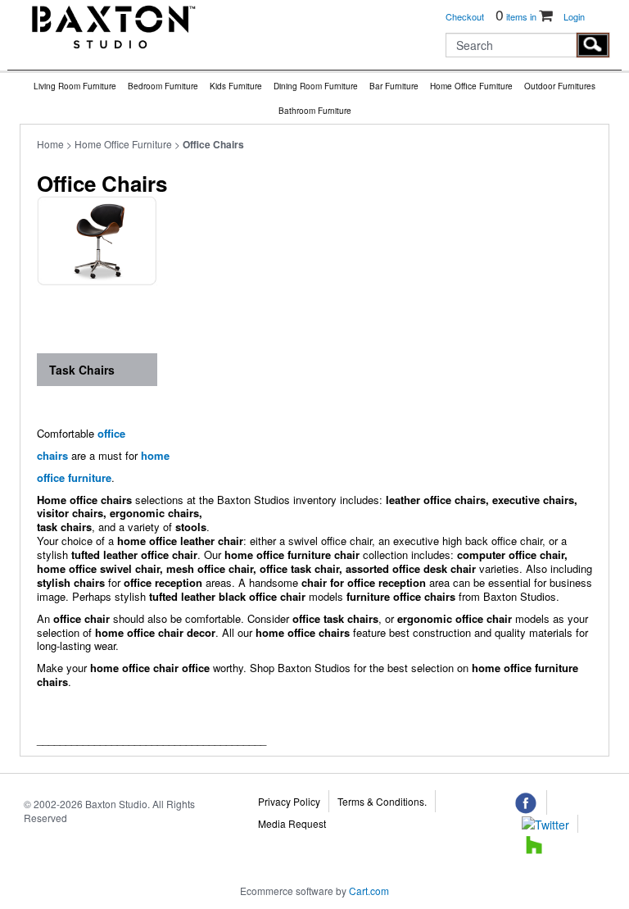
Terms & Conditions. (382, 801)
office (111, 433)
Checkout (465, 16)
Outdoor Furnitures (559, 86)
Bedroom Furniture (163, 86)
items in (517, 16)
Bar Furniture (394, 86)
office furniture (74, 477)
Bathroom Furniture (314, 110)
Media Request (292, 823)
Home (50, 144)
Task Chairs (82, 369)
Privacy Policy (289, 801)
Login (574, 16)
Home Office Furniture (471, 86)
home (155, 455)
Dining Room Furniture (316, 86)
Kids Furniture (236, 86)
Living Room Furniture (75, 86)
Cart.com (369, 891)
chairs (52, 455)
